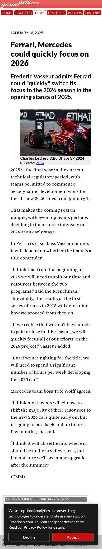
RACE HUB (23, 13)
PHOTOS (75, 13)
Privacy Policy (35, 527)
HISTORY (92, 13)
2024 (40, 162)
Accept (73, 537)
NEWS (40, 13)
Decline (29, 537)
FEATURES (56, 13)
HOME (7, 13)
